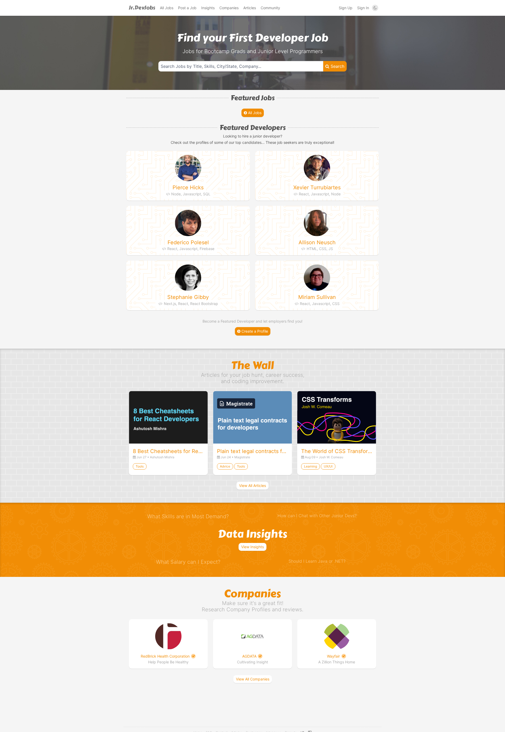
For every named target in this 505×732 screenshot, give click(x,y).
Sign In (363, 8)
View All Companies (252, 679)
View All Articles (252, 485)
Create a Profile (254, 331)
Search (336, 66)
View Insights (252, 547)
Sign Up (345, 8)
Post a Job (187, 8)
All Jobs (166, 8)
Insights (208, 8)
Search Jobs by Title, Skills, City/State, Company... (211, 66)
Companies (229, 8)
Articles (249, 8)
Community (270, 8)
